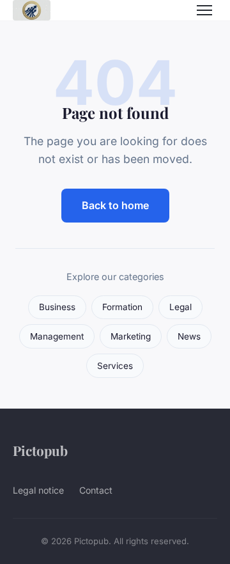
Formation (122, 307)
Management (57, 336)
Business (57, 307)
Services (115, 366)
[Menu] (204, 10)
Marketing (131, 336)
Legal (180, 307)
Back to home (115, 205)
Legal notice (38, 490)
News (189, 336)
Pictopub (40, 450)
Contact (95, 490)
